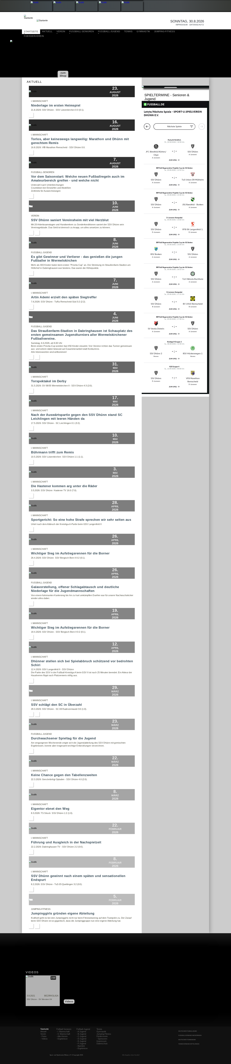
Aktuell (47, 31)
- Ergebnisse (62, 1039)
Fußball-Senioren (63, 1029)
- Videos (44, 1039)
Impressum (181, 25)
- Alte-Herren (62, 1036)
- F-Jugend (81, 1044)
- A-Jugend (81, 1031)
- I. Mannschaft (63, 1031)
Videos (69, 1001)
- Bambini (80, 1046)
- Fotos (43, 1036)
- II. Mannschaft (63, 1034)
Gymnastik (143, 31)
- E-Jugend (81, 1041)
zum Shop (63, 74)
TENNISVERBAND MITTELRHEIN (188, 1044)
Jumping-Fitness (164, 31)
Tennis (128, 31)
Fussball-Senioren (81, 31)
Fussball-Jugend (109, 31)
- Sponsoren (102, 1039)
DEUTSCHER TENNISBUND (187, 1039)
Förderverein (102, 1036)
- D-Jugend (81, 1039)
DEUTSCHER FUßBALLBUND (187, 1031)
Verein (61, 31)
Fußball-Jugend (83, 1029)
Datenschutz (196, 25)
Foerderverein (34, 36)
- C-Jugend (81, 1036)
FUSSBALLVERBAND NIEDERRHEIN (189, 1035)
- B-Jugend (81, 1034)
